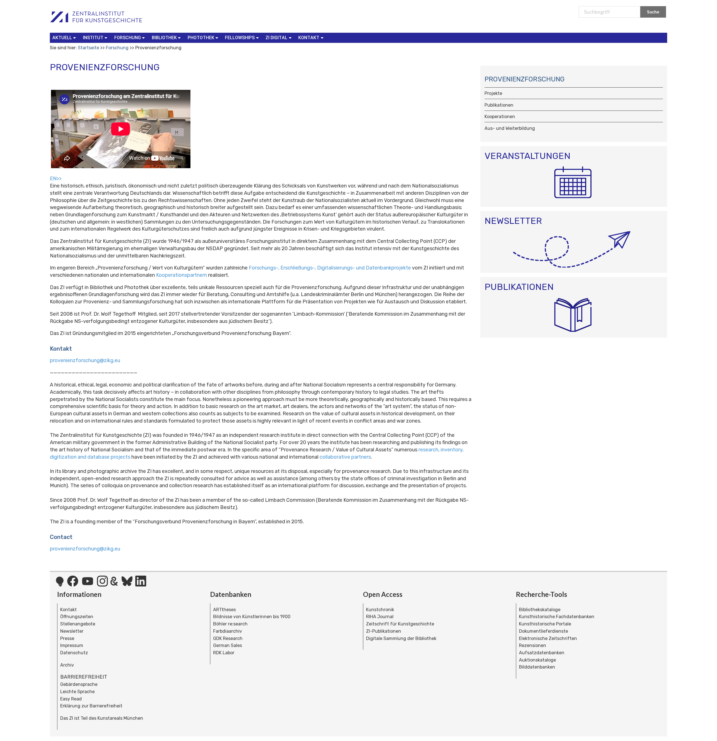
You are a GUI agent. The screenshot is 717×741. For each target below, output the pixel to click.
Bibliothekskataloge (539, 609)
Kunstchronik (380, 609)
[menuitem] (65, 38)
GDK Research (228, 638)
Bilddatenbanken (537, 667)
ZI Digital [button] (276, 37)
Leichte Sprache (77, 691)
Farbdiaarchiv (227, 631)
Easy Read (71, 699)
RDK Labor (223, 652)
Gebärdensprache (78, 684)
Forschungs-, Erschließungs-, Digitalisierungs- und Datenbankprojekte (330, 268)
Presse (67, 638)
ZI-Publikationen (383, 631)
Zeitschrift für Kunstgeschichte (400, 624)
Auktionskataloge (537, 660)
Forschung (117, 47)
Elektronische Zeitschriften (548, 638)
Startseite (88, 47)
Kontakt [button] (308, 37)
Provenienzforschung (525, 79)
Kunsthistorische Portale (545, 624)
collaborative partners (345, 457)
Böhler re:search (230, 624)
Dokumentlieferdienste (543, 631)
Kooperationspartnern (181, 275)
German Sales (227, 645)
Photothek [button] (201, 37)
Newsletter (71, 631)
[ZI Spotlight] (59, 584)
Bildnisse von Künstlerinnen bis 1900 (251, 616)
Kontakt (68, 609)
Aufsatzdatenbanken (541, 652)
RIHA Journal (380, 616)
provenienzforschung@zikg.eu (85, 360)
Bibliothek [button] (164, 37)
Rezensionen (532, 645)
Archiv (67, 665)
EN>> (56, 178)
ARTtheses (224, 609)
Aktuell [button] (62, 37)
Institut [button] (93, 37)
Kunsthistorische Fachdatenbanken (556, 616)
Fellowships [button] (240, 37)
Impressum (71, 645)
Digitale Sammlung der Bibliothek (401, 638)
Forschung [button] (127, 37)
